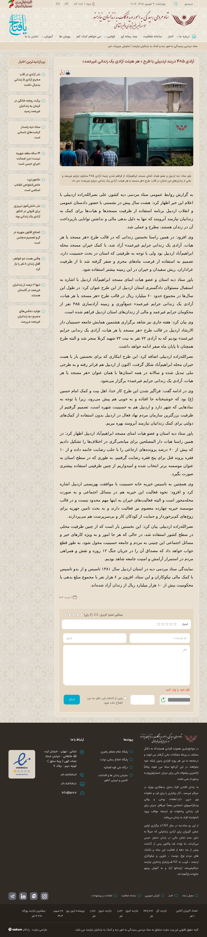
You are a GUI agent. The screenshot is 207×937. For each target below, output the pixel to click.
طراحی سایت (39, 929)
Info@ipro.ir (69, 793)
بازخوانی (163, 698)
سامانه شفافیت (128, 896)
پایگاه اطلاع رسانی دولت (114, 759)
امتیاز (185, 624)
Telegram (12, 896)
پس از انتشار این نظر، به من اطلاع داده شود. (105, 700)
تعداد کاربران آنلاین (186, 910)
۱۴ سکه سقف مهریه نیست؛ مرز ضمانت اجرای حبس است (28, 158)
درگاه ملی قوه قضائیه (116, 767)
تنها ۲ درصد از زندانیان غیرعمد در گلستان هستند (26, 290)
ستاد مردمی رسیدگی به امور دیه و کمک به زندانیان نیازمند (164, 46)
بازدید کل (161, 910)
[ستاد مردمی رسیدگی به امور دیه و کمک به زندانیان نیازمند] (103, 19)
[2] (163, 624)
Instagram (44, 896)
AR (66, 4)
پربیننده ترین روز (75, 910)
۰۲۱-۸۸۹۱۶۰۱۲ (69, 775)
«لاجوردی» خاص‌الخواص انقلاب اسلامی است (27, 185)
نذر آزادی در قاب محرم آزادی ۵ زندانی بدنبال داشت (27, 79)
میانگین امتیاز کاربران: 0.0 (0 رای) (103, 615)
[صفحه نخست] (195, 33)
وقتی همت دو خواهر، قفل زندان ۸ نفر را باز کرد (26, 264)
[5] (175, 624)
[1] (159, 624)
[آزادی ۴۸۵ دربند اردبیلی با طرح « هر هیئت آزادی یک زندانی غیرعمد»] (126, 121)
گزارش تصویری (152, 896)
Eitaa (34, 896)
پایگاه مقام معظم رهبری (114, 751)
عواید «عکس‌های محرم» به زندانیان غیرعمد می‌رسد (29, 316)
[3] (167, 624)
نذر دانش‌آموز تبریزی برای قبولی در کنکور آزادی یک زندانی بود (27, 211)
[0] (65, 615)
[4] (171, 624)
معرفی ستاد (187, 896)
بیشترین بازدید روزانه (33, 910)
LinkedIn (23, 896)
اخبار (171, 896)
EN (58, 4)
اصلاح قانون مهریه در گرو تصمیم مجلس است (26, 237)
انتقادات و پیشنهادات (101, 896)
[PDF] (62, 72)
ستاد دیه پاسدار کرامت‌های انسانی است (28, 132)
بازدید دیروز (104, 910)
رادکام (26, 929)
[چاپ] (67, 72)
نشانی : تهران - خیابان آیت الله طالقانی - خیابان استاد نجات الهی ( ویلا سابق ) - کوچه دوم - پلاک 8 (60, 758)
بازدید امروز (132, 910)
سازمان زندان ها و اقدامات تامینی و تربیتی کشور (113, 777)
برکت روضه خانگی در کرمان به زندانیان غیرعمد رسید (27, 106)
